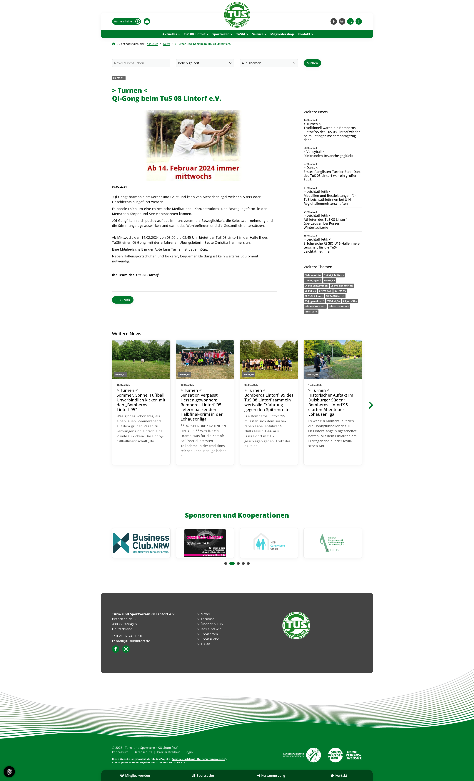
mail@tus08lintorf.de (133, 641)
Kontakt (304, 34)
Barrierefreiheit (168, 752)
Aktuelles (169, 34)
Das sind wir (211, 629)
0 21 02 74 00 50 (129, 636)
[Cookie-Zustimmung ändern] (9, 771)
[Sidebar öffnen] (359, 21)
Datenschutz (143, 752)
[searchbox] (141, 63)
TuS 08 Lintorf (195, 34)
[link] (141, 402)
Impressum (120, 752)
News (166, 44)
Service (257, 34)
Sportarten (220, 34)
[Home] (237, 15)
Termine (207, 619)
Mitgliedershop (282, 34)
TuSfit (240, 34)
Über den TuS (212, 624)
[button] (225, 563)
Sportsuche (210, 639)
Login (189, 752)
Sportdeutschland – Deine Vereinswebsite (198, 759)
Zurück (125, 300)
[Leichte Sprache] (147, 21)
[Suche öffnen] (350, 21)
